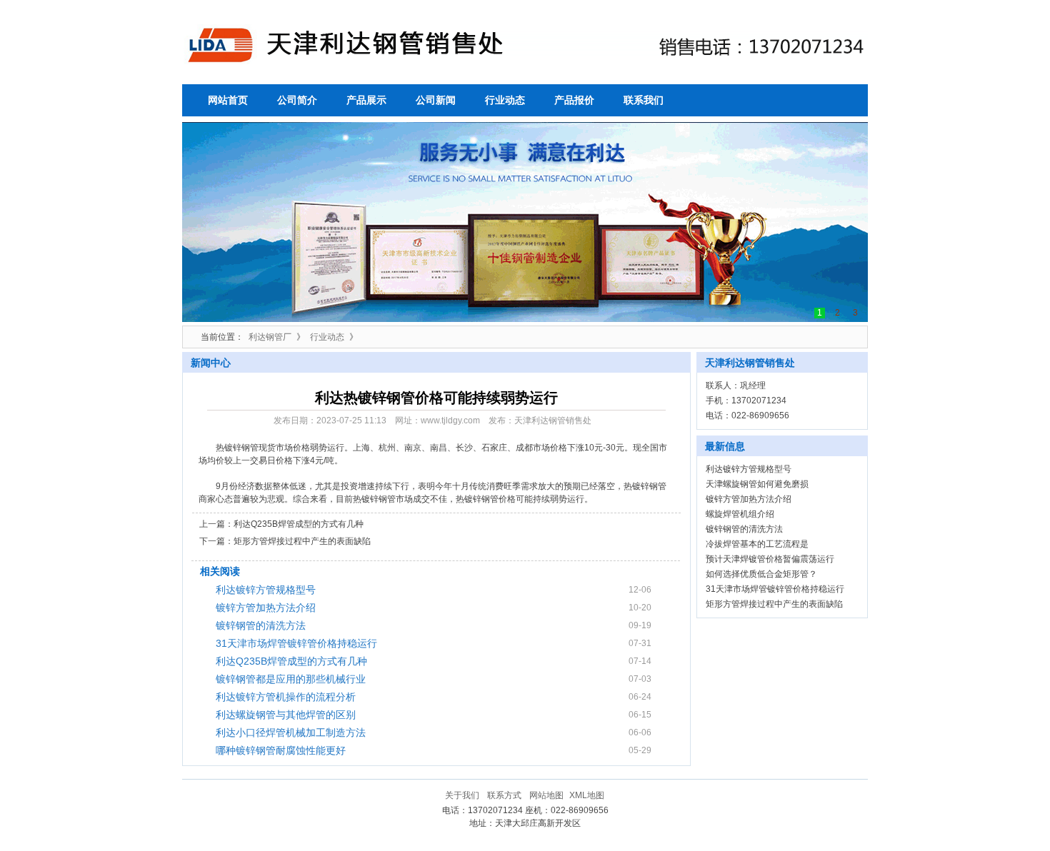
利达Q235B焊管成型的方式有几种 (299, 524)
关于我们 (462, 795)
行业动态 (327, 337)
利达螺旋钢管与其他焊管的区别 (286, 714)
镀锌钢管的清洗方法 (261, 625)
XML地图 (586, 795)
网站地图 (546, 795)
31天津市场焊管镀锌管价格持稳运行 (296, 643)
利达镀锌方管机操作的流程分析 (286, 697)
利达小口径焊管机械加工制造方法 (291, 732)
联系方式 (504, 795)
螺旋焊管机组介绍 (740, 514)
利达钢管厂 (270, 337)
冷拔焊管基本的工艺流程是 (757, 544)
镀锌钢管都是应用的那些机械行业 (291, 679)
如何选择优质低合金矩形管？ (761, 574)
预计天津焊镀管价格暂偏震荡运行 (770, 559)
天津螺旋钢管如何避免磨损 (757, 484)
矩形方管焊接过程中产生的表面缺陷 (302, 541)
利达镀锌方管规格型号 (266, 589)
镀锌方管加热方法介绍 (266, 607)
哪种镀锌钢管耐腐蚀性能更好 (281, 750)
